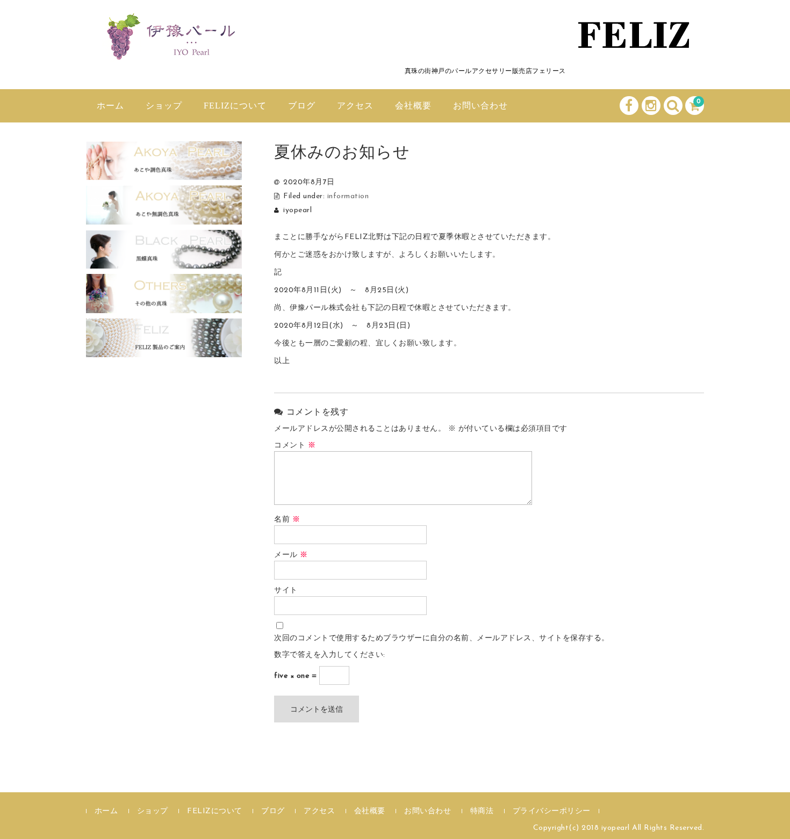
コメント (294, 446)
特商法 (482, 811)
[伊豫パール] (166, 50)
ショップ (164, 105)
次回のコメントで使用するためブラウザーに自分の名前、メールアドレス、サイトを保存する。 (441, 638)
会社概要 (413, 105)
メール (291, 555)
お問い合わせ (480, 105)
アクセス (355, 105)
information (348, 196)
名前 (287, 520)
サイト (286, 591)
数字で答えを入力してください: (329, 655)
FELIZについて (235, 105)
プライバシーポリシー (552, 811)
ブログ (301, 105)
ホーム (110, 105)
